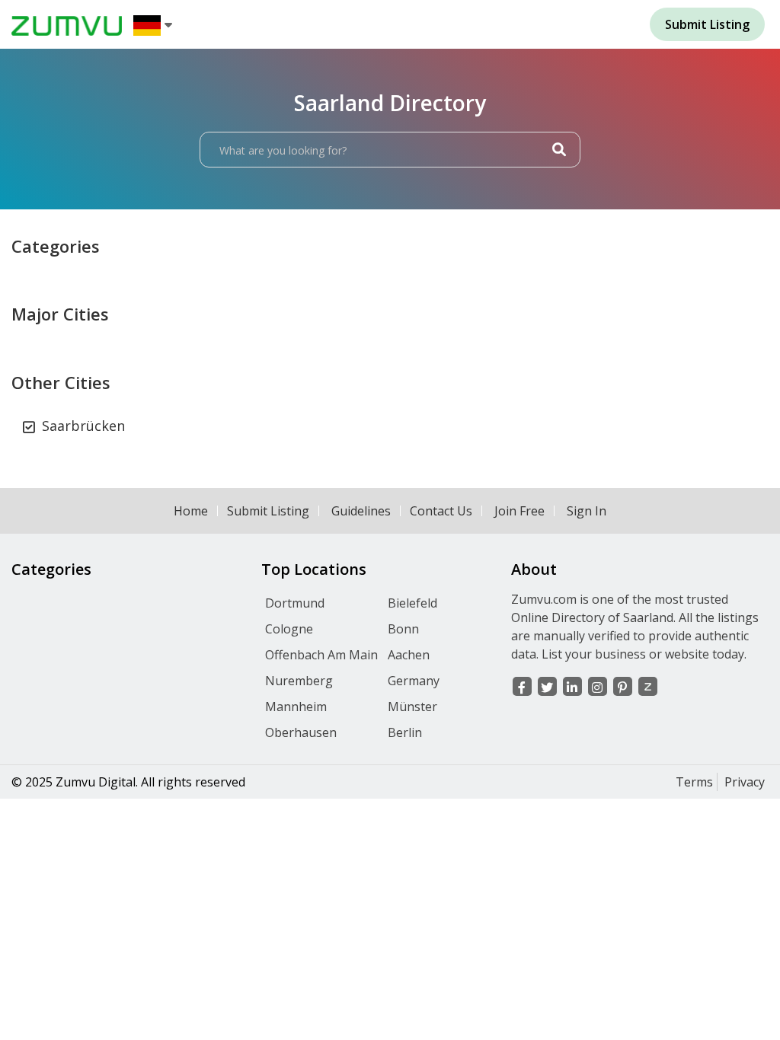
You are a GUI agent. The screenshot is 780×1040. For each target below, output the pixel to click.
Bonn (403, 628)
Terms (694, 782)
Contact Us (441, 511)
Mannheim (296, 706)
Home (191, 511)
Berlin (405, 732)
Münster (412, 706)
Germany (414, 680)
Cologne (289, 628)
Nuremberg (299, 680)
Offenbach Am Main (321, 654)
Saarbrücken (83, 425)
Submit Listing (268, 511)
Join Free (519, 511)
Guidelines (361, 511)
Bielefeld (412, 603)
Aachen (409, 654)
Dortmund (294, 603)
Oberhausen (301, 732)
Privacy (744, 782)
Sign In (586, 511)
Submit (707, 24)
